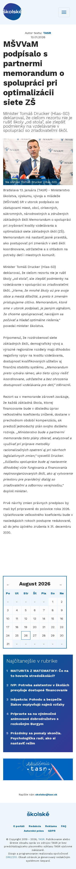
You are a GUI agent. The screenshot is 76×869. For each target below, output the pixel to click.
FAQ (63, 826)
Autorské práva (34, 830)
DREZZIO (11, 857)
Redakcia (35, 826)
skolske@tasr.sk (46, 794)
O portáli (18, 826)
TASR (41, 839)
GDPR (52, 830)
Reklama (51, 826)
